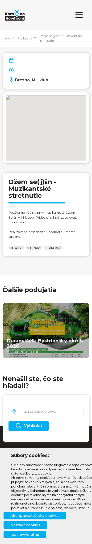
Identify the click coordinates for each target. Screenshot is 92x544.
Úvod (7, 38)
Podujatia (24, 38)
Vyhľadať (33, 425)
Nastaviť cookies (25, 525)
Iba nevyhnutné (24, 534)
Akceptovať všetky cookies (34, 515)
